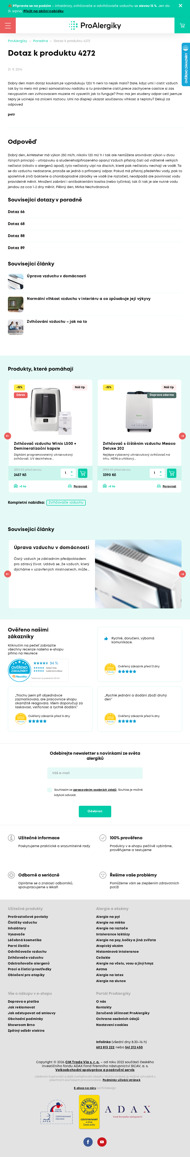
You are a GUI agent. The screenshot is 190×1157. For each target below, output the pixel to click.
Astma (101, 969)
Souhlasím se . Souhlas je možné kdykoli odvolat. (98, 793)
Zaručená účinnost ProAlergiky (122, 1013)
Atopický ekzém (109, 946)
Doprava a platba (23, 1001)
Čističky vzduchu (22, 922)
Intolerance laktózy (113, 934)
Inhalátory (17, 928)
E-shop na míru (85, 1088)
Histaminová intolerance (117, 951)
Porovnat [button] (80, 486)
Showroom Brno (21, 1025)
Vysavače (16, 934)
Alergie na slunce (111, 981)
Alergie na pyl (108, 917)
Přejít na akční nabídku (43, 11)
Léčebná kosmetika (25, 940)
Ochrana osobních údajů (117, 1019)
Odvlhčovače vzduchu (27, 951)
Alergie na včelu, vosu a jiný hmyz (125, 963)
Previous (7, 436)
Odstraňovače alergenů (29, 963)
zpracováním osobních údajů (95, 790)
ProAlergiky (17, 41)
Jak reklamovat (21, 1007)
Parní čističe (18, 946)
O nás (101, 1001)
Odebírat (95, 811)
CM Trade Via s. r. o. (82, 1062)
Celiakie (103, 957)
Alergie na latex (110, 975)
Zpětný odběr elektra (26, 1030)
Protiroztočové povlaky (28, 917)
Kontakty (104, 1007)
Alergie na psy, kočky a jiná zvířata (126, 940)
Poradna (40, 41)
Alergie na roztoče (112, 928)
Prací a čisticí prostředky (29, 969)
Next (182, 436)
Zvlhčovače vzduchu (66, 502)
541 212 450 (134, 1047)
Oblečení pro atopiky (26, 975)
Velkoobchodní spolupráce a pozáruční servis (95, 1070)
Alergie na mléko (110, 922)
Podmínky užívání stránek (121, 1080)
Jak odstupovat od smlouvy (32, 1013)
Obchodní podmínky (25, 1019)
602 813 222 (105, 1047)
